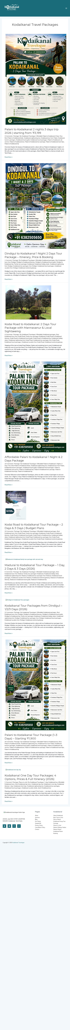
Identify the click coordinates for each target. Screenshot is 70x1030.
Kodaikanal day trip (37, 784)
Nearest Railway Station (59, 827)
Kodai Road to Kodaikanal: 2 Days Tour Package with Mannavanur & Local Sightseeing (30, 327)
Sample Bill (38, 823)
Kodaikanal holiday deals (42, 264)
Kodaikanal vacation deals (29, 788)
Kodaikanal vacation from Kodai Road (33, 342)
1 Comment (8, 260)
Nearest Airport (57, 829)
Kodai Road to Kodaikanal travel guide (21, 338)
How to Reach (57, 819)
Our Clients (38, 821)
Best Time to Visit (58, 817)
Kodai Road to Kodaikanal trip (42, 338)
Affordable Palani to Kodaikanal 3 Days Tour (49, 136)
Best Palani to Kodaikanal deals (14, 138)
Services (37, 817)
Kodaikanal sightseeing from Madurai (16, 575)
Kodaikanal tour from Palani (49, 138)
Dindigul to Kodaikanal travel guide (45, 262)
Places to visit (23, 782)
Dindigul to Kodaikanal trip (12, 616)
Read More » (8, 157)
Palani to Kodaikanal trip (12, 143)
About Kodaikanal (58, 815)
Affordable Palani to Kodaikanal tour (47, 741)
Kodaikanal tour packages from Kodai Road (46, 340)
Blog (36, 819)
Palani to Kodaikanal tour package (35, 142)
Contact (37, 829)
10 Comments (9, 463)
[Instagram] (9, 826)
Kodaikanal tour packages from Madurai (39, 575)
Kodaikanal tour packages (52, 786)
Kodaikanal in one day (50, 784)
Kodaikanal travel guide (23, 140)
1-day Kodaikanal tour (51, 782)
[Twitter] (4, 826)
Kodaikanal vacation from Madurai (21, 577)
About (36, 815)
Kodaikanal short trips (20, 786)
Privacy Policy (39, 825)
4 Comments (8, 334)
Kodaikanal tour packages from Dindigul (25, 266)
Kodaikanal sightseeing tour (32, 138)
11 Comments (9, 612)
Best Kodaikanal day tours (23, 784)
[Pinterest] (14, 826)
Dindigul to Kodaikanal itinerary (26, 262)
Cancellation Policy (40, 827)
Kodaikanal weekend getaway (27, 268)
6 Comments (8, 572)
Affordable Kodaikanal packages (45, 260)
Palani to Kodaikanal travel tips (55, 142)
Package (16, 136)
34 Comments (9, 741)
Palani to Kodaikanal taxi (17, 142)
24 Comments (9, 531)
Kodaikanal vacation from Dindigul (15, 620)
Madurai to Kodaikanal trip (39, 579)
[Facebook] (19, 826)
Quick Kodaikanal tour (44, 788)
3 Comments (8, 136)
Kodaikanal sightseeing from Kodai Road (21, 340)
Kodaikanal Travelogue (18, 842)
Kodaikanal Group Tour (59, 821)
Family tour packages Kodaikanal (24, 264)
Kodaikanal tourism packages (13, 467)
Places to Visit (57, 825)
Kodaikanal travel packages (39, 140)
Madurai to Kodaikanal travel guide (20, 579)
